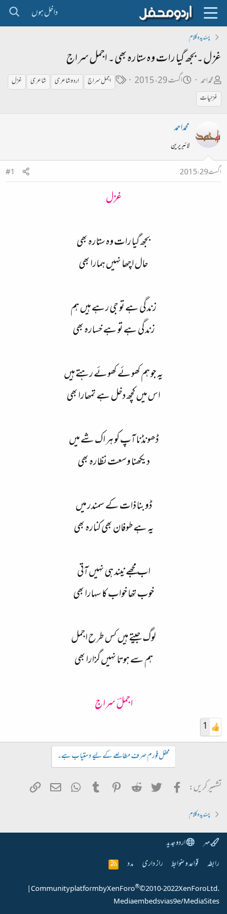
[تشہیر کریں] (26, 172)
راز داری (152, 864)
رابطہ (213, 864)
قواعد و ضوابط (184, 864)
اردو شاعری (67, 81)
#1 (10, 172)
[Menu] (210, 13)
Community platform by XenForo (125, 889)
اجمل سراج (99, 81)
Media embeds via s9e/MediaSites (166, 902)
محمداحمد (207, 81)
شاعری (38, 81)
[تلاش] (14, 13)
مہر (206, 843)
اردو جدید (176, 843)
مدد (130, 864)
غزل (17, 81)
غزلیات (209, 98)
